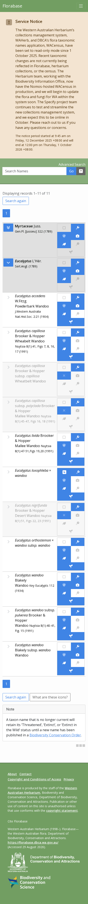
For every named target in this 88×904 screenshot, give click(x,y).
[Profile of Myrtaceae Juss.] (64, 244)
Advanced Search (72, 164)
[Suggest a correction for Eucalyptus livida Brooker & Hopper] (77, 437)
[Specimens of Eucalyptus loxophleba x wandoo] (70, 496)
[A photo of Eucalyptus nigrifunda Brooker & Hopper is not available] (77, 515)
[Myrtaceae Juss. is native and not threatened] (64, 228)
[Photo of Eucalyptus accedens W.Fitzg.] (77, 306)
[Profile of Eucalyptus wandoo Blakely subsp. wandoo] (64, 663)
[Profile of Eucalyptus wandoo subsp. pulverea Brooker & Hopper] (64, 628)
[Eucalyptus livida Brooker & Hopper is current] (64, 445)
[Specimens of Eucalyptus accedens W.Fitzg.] (70, 322)
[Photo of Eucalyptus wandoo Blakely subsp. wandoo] (77, 655)
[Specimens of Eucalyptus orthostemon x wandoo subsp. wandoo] (70, 566)
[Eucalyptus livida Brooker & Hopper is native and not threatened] (64, 437)
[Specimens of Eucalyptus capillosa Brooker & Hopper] (70, 357)
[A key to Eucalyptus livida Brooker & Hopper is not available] (77, 453)
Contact (25, 774)
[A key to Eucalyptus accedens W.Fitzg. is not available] (77, 314)
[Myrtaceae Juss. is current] (64, 236)
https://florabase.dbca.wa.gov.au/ (33, 842)
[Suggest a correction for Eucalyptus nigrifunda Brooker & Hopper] (77, 507)
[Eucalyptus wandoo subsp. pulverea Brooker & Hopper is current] (64, 620)
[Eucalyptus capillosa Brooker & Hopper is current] (64, 341)
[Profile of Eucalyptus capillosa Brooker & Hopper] (64, 349)
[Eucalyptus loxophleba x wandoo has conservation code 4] (64, 472)
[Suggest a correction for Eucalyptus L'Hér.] (77, 263)
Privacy (69, 779)
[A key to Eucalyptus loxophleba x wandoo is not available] (77, 488)
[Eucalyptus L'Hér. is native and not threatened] (64, 263)
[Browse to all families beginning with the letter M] (8, 228)
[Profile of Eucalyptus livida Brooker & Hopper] (64, 453)
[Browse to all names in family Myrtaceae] (8, 262)
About (12, 774)
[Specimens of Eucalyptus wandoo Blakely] (70, 601)
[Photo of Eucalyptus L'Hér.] (77, 271)
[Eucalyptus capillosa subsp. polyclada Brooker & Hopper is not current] (64, 410)
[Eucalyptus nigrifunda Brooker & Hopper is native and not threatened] (64, 507)
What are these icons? (50, 697)
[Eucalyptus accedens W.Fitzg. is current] (64, 306)
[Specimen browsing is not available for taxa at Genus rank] (70, 287)
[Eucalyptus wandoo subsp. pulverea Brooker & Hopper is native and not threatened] (64, 612)
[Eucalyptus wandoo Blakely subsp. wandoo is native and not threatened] (64, 647)
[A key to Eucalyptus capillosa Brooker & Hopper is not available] (77, 349)
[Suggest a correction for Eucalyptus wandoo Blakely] (77, 577)
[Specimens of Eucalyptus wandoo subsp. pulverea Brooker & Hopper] (70, 636)
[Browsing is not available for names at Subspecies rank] (8, 611)
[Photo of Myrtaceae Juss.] (77, 236)
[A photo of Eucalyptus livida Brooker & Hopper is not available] (77, 445)
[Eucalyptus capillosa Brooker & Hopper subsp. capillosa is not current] (64, 375)
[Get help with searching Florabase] (81, 171)
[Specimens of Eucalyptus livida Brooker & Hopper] (70, 462)
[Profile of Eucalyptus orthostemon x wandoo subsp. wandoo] (64, 558)
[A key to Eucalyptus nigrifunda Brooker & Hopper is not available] (77, 523)
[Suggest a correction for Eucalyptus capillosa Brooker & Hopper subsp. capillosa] (77, 367)
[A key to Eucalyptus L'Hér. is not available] (77, 279)
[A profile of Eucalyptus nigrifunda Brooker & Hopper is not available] (64, 523)
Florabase (12, 6)
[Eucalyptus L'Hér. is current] (64, 271)
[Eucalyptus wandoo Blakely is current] (64, 585)
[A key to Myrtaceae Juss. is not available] (77, 244)
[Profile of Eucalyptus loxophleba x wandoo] (64, 488)
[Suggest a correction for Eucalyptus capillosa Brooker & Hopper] (77, 332)
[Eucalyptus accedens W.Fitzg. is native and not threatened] (64, 298)
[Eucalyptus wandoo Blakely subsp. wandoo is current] (64, 655)
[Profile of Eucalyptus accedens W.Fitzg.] (64, 314)
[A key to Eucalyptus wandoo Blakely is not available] (77, 593)
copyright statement (62, 811)
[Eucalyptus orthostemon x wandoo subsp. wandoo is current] (64, 550)
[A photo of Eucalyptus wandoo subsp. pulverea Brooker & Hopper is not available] (77, 620)
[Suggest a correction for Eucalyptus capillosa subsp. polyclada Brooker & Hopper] (77, 402)
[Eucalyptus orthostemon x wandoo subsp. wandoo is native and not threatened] (64, 542)
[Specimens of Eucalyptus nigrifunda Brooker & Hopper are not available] (70, 531)
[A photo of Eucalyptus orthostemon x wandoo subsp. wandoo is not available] (77, 550)
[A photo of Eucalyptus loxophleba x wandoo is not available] (77, 480)
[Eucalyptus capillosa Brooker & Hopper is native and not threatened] (64, 332)
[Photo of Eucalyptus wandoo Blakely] (77, 585)
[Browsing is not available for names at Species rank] (8, 297)
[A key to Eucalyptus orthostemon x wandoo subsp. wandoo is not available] (77, 558)
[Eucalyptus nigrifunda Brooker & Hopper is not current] (64, 515)
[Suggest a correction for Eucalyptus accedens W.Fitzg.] (77, 298)
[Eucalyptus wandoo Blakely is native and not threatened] (64, 577)
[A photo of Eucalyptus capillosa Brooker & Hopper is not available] (77, 341)
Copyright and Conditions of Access (34, 779)
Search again (15, 200)
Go (71, 171)
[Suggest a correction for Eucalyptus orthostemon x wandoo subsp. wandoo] (77, 542)
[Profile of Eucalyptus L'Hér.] (64, 279)
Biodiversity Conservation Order (55, 735)
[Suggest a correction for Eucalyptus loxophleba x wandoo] (77, 472)
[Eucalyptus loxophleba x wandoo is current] (64, 480)
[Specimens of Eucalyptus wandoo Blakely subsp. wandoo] (70, 671)
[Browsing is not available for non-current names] (8, 367)
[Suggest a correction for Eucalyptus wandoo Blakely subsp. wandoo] (77, 647)
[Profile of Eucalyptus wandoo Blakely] (64, 593)
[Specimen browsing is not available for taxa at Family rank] (70, 252)
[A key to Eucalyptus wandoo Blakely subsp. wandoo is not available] (77, 663)
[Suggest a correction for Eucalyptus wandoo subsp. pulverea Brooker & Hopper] (77, 612)
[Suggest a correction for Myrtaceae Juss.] (77, 228)
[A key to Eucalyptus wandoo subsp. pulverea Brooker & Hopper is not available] (77, 628)
